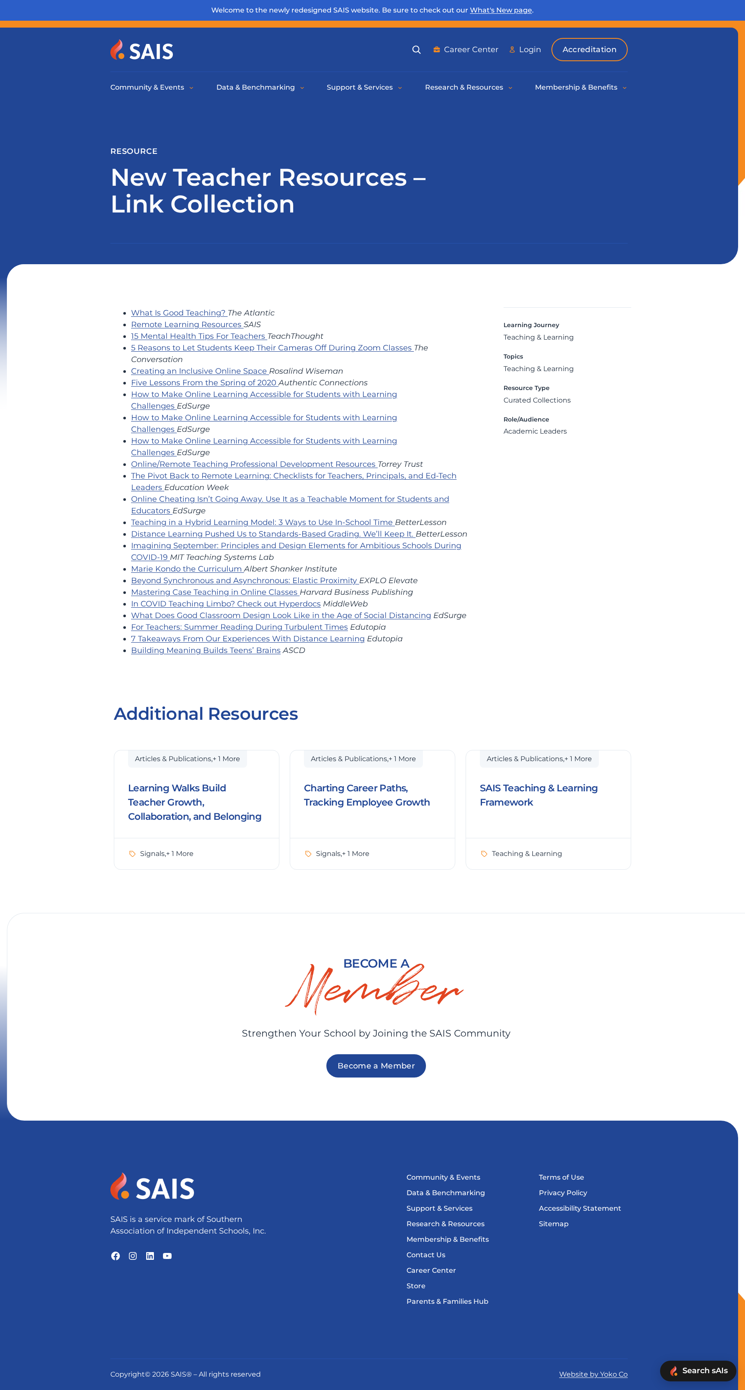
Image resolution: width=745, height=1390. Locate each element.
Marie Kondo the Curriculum (187, 569)
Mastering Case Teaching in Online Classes (215, 592)
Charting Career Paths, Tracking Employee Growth (367, 795)
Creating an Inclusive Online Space (200, 371)
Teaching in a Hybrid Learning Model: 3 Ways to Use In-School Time (263, 522)
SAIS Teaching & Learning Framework (539, 795)
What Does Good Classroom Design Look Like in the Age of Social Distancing (281, 615)
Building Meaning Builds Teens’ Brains (206, 650)
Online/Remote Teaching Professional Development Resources (254, 464)
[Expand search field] (416, 49)
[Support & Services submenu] (400, 87)
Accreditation (590, 49)
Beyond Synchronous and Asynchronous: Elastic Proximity (245, 580)
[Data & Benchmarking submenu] (302, 87)
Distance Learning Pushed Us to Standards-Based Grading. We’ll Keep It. (273, 534)
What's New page (501, 10)
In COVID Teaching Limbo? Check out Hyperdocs (226, 604)
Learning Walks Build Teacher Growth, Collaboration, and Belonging (194, 802)
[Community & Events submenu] (191, 87)
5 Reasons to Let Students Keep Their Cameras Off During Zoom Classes (272, 348)
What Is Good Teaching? (179, 313)
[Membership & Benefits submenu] (625, 87)
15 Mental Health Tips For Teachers (199, 336)
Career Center (471, 49)
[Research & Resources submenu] (510, 87)
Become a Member (376, 1066)
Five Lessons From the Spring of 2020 (205, 382)
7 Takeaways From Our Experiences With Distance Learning (248, 638)
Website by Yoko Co (593, 1374)
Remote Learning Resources (187, 324)
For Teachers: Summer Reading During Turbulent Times (239, 627)
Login (530, 49)
